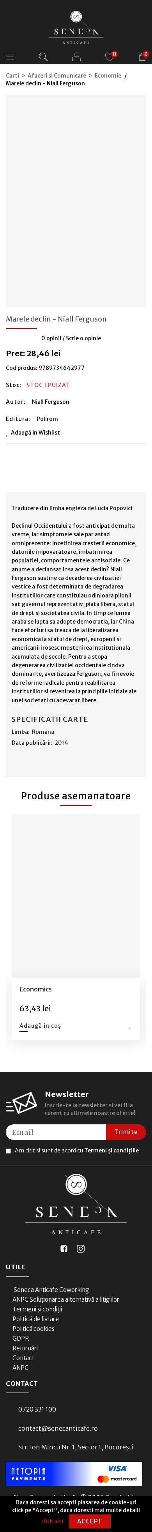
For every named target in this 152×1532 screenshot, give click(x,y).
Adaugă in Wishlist (35, 432)
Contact (23, 1358)
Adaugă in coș (40, 1025)
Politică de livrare (35, 1319)
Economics (35, 989)
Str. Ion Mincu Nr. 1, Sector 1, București (76, 1447)
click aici (52, 1521)
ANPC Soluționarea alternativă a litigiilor (65, 1299)
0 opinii (51, 338)
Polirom (47, 418)
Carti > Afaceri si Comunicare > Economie (63, 75)
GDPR (20, 1338)
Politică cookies (33, 1328)
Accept (90, 1521)
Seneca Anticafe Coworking (50, 1289)
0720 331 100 (37, 1409)
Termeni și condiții (37, 1309)
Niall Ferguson (50, 401)
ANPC (20, 1367)
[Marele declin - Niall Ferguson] (76, 198)
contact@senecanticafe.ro (58, 1428)
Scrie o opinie (83, 338)
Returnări (25, 1348)
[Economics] (76, 896)
